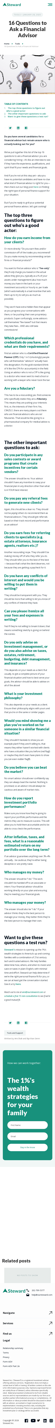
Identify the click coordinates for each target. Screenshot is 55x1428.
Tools (17, 14)
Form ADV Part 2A (11, 1366)
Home (6, 43)
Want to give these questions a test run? (28, 116)
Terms (6, 1352)
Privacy (6, 1357)
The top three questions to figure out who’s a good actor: (25, 109)
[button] (49, 4)
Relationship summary (13, 1348)
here (36, 186)
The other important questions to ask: (27, 113)
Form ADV (7, 1361)
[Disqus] (27, 1213)
